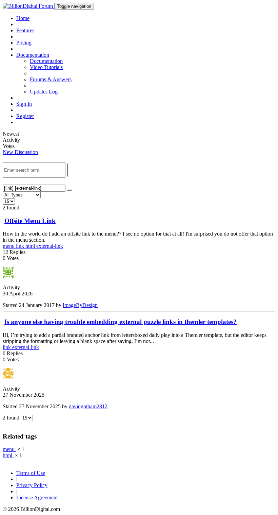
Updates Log (44, 92)
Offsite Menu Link (30, 220)
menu (9, 246)
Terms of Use (30, 473)
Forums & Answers (51, 79)
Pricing (24, 43)
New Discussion (20, 152)
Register (25, 116)
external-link (49, 246)
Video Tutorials (46, 67)
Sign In (24, 104)
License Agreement (37, 497)
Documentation (46, 61)
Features (25, 30)
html (30, 246)
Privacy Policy (31, 485)
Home (22, 18)
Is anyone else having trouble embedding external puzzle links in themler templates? (120, 321)
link (20, 246)
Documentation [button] (32, 55)
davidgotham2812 (88, 406)
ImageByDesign (80, 305)
